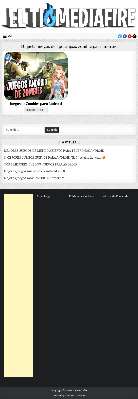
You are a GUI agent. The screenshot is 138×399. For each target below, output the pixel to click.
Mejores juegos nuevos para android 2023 (34, 171)
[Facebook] (125, 36)
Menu (10, 36)
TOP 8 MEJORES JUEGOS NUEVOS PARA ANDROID (40, 164)
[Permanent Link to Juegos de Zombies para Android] (36, 76)
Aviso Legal (43, 196)
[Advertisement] (18, 285)
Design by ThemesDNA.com (69, 395)
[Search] (134, 36)
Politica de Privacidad (116, 196)
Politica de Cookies (81, 196)
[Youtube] (130, 36)
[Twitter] (120, 36)
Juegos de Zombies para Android (36, 103)
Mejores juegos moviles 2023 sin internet (34, 178)
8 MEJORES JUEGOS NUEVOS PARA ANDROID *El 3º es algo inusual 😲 (55, 157)
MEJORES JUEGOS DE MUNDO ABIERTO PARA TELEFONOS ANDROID (54, 150)
